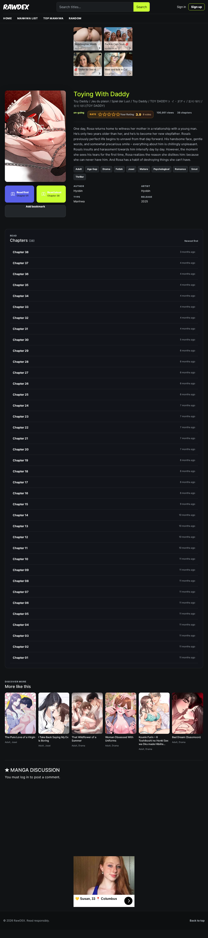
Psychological (161, 169)
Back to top (197, 920)
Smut (194, 169)
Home (7, 18)
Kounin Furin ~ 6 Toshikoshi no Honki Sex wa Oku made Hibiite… (153, 741)
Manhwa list (27, 18)
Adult (79, 169)
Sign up (196, 7)
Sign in (181, 7)
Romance (180, 169)
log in (24, 777)
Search (141, 7)
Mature (144, 169)
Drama (106, 169)
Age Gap (92, 169)
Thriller (80, 176)
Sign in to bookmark (35, 211)
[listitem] (104, 252)
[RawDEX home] (16, 7)
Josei (131, 169)
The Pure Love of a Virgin (20, 737)
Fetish (119, 169)
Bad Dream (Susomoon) (186, 737)
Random (75, 18)
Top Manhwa (53, 18)
